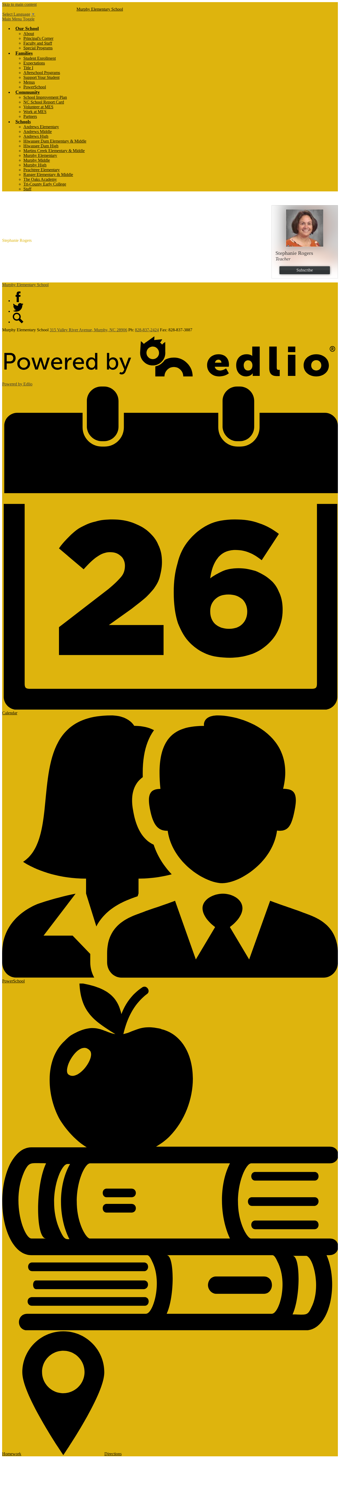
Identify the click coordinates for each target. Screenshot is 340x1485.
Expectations (34, 63)
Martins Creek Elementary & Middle (54, 150)
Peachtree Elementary (41, 170)
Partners (30, 116)
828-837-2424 (147, 330)
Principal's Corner (38, 38)
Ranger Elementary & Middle (48, 174)
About (28, 33)
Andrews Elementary (41, 127)
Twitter (18, 307)
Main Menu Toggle (18, 19)
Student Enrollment (39, 58)
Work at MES (34, 111)
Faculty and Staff (37, 43)
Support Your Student (41, 77)
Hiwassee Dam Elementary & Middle (54, 141)
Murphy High (34, 165)
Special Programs (38, 48)
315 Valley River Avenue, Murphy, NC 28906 (88, 330)
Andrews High (35, 136)
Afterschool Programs (41, 72)
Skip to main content (19, 4)
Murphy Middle (36, 160)
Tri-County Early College (44, 184)
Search (18, 318)
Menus (29, 82)
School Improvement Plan (45, 97)
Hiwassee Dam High (40, 146)
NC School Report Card (43, 102)
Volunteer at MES (38, 107)
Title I (28, 68)
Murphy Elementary (40, 155)
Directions (113, 1454)
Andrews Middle (37, 131)
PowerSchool (34, 87)
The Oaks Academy (40, 179)
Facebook (18, 296)
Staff (27, 189)
